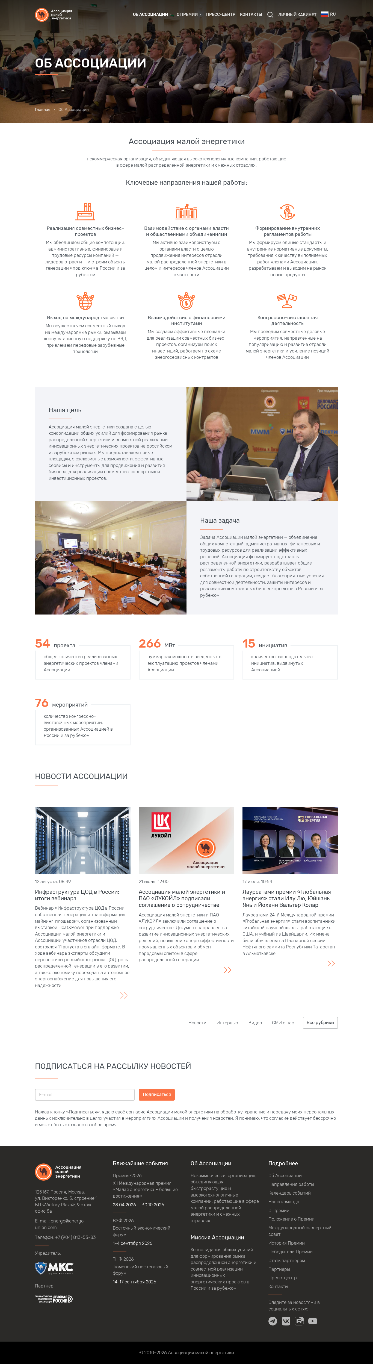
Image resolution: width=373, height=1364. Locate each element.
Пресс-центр (220, 14)
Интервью (227, 1022)
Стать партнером (286, 1260)
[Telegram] (272, 1321)
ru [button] (333, 14)
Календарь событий (289, 1193)
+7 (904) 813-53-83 (75, 1237)
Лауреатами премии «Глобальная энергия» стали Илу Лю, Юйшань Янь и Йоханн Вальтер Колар (286, 898)
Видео (255, 1022)
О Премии (278, 1210)
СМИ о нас (283, 1022)
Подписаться (157, 1094)
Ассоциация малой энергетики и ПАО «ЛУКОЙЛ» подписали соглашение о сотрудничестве (182, 898)
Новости (197, 1022)
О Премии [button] (188, 14)
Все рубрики (320, 1022)
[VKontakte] (286, 1321)
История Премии (286, 1243)
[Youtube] (312, 1321)
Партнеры (279, 1269)
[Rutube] (299, 1321)
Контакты (251, 14)
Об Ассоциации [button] (151, 14)
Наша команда (283, 1201)
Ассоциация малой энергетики (201, 1352)
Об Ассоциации (285, 1175)
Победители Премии (290, 1251)
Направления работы (291, 1184)
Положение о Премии (291, 1219)
